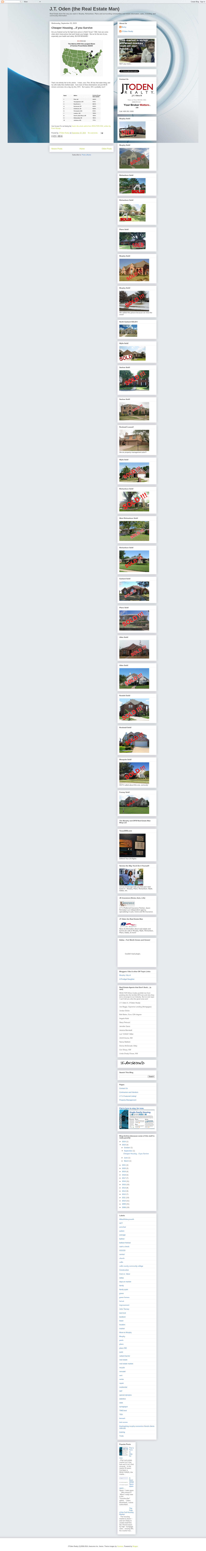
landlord (122, 1317)
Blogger (135, 1546)
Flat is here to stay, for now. (131, 1108)
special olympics (125, 1395)
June (126, 1158)
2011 (124, 1198)
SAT (120, 1391)
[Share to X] (57, 136)
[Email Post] (101, 133)
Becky (124, 27)
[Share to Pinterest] (61, 136)
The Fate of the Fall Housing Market (126, 1511)
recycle (122, 1368)
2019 (124, 1171)
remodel (122, 1371)
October (127, 1148)
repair (121, 1383)
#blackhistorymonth (126, 1219)
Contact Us (123, 1088)
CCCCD (122, 1250)
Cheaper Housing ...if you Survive (72, 27)
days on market (125, 1282)
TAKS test (123, 1410)
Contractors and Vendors (128, 1092)
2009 (124, 1204)
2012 (124, 1194)
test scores (123, 1422)
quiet (121, 1352)
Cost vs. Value (124, 1274)
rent (120, 1375)
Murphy (122, 1336)
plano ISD (123, 1348)
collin (121, 1262)
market (122, 1328)
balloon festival (125, 1243)
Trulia (121, 1436)
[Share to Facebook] (59, 136)
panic (121, 1340)
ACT (121, 1223)
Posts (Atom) (86, 155)
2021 (124, 1165)
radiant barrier (124, 1356)
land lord (122, 1313)
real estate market (126, 1364)
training (122, 1432)
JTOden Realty (127, 31)
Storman (120, 1546)
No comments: (93, 133)
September (128, 1151)
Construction (124, 1270)
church (121, 1258)
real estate (123, 1360)
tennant (122, 1418)
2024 (124, 1141)
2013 (124, 1191)
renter (121, 1379)
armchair (122, 1227)
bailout (121, 1239)
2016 (124, 1181)
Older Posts (107, 149)
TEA (121, 1414)
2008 (124, 1207)
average (122, 1235)
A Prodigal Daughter (126, 979)
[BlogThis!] (55, 136)
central (121, 1254)
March (126, 1161)
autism (121, 1231)
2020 (124, 1168)
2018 (124, 1175)
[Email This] (52, 136)
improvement (124, 1305)
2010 (124, 1201)
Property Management (127, 1100)
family (121, 1285)
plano (121, 1344)
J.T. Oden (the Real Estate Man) (84, 8)
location (122, 1325)
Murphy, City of (125, 975)
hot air (121, 1301)
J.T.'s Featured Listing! (127, 1096)
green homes (124, 1297)
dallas (121, 1278)
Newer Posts (56, 149)
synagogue (123, 1407)
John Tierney (124, 1309)
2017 (124, 1178)
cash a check (124, 1246)
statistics (122, 1399)
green (121, 1293)
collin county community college (131, 1266)
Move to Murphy (125, 1332)
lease (121, 1321)
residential (123, 1387)
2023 (124, 1145)
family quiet (123, 1289)
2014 (124, 1188)
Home (82, 149)
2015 (124, 1184)
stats (121, 1403)
